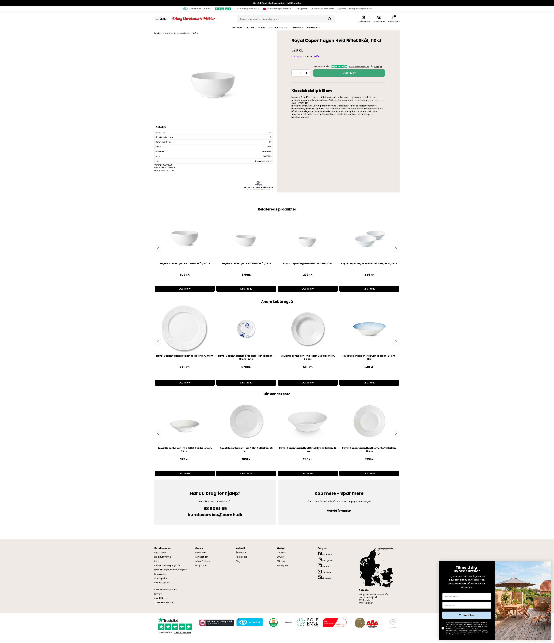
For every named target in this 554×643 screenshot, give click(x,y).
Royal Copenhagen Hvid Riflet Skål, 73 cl (246, 263)
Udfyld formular (339, 511)
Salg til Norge (160, 598)
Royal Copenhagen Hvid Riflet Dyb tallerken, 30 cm (308, 357)
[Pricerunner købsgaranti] (216, 622)
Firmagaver (282, 565)
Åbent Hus (241, 552)
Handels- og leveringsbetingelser (170, 569)
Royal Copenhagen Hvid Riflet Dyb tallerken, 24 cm (185, 449)
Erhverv (158, 594)
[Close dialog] (548, 563)
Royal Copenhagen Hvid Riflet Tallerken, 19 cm (184, 355)
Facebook (327, 554)
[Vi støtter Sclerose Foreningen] (301, 622)
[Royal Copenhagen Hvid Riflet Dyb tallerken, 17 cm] (308, 421)
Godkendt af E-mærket (199, 8)
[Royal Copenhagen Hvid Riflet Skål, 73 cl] (246, 236)
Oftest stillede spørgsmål (167, 565)
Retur (157, 561)
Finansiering (160, 574)
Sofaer (250, 27)
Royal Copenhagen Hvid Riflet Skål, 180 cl (185, 263)
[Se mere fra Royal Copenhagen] (258, 185)
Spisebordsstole (278, 27)
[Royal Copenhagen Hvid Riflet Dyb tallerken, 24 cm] (185, 421)
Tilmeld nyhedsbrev (164, 602)
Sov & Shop (160, 552)
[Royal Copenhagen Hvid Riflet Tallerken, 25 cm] (246, 421)
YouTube (326, 572)
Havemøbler (313, 27)
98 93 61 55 (215, 509)
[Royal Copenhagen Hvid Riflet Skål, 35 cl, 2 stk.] (369, 236)
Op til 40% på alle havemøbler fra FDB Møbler (277, 2)
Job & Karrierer (202, 561)
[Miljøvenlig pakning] (273, 622)
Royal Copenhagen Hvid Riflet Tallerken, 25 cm (246, 449)
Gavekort (281, 552)
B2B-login (281, 561)
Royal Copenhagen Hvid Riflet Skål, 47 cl (307, 263)
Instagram (327, 560)
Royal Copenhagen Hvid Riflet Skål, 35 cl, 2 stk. (369, 263)
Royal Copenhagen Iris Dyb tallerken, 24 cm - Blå (369, 357)
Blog (238, 561)
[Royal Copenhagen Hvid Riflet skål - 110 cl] (214, 83)
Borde (261, 27)
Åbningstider (201, 557)
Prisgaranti (200, 565)
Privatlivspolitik (161, 582)
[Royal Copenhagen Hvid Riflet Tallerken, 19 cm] (185, 329)
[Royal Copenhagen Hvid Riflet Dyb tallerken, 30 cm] (308, 329)
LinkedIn (326, 566)
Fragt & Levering (162, 557)
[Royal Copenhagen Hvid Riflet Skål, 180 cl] (185, 236)
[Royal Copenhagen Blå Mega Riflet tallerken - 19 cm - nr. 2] (246, 329)
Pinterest (326, 578)
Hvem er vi (200, 552)
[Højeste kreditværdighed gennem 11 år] (366, 622)
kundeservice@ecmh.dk (215, 515)
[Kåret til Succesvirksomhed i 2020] (392, 622)
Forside (157, 33)
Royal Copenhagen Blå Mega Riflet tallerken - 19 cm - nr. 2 (246, 357)
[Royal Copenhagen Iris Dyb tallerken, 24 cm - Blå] (369, 329)
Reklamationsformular (165, 589)
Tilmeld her (467, 615)
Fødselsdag (241, 557)
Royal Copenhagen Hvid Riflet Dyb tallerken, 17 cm (307, 449)
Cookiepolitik (160, 578)
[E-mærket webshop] (249, 622)
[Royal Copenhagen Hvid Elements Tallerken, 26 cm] (369, 421)
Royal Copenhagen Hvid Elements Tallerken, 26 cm (369, 449)
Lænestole (297, 27)
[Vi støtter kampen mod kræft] (334, 622)
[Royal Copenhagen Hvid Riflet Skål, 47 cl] (308, 236)
